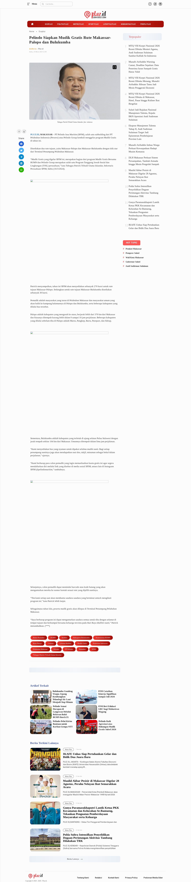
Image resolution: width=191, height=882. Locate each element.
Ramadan (82, 649)
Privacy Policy (131, 878)
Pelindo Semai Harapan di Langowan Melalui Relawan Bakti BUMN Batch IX (62, 711)
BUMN (53, 638)
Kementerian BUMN (103, 638)
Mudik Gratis (82, 643)
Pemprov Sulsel (132, 253)
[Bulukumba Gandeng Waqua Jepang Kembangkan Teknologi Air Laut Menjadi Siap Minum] (40, 697)
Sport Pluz (93, 24)
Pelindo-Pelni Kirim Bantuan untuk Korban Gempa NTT (63, 724)
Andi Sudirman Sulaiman (137, 266)
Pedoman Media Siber (153, 878)
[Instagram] (160, 3)
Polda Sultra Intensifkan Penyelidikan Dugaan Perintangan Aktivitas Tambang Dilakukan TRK (87, 837)
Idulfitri (64, 638)
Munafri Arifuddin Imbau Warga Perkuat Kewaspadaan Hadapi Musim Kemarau (144, 148)
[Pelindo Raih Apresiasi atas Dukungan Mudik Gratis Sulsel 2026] (86, 727)
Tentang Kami (83, 878)
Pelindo (56, 649)
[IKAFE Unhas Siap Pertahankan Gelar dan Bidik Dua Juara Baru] (45, 759)
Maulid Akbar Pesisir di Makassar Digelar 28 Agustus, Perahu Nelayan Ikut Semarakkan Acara (91, 784)
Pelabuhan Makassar (40, 649)
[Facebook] (149, 3)
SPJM (94, 649)
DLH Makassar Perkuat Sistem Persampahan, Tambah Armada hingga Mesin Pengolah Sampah (144, 161)
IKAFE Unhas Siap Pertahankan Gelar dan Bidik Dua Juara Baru (89, 755)
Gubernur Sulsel (133, 262)
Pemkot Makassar (134, 249)
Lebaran (51, 643)
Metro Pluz (78, 24)
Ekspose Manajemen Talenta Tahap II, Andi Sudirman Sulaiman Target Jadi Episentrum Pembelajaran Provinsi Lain (142, 132)
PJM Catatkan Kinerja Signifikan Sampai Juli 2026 (107, 694)
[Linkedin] (21, 163)
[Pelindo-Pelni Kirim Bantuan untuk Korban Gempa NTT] (41, 727)
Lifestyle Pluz (109, 24)
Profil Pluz (145, 24)
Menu (29, 3)
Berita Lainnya (74, 859)
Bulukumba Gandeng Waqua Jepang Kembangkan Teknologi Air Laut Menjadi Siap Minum (63, 696)
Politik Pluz (62, 24)
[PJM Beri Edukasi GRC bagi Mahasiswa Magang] (86, 712)
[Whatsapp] (21, 169)
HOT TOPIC (131, 242)
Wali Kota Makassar (135, 257)
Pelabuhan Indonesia (100, 643)
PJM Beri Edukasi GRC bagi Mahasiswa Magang (108, 709)
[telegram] (21, 156)
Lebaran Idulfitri (65, 643)
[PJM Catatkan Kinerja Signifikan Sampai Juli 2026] (86, 697)
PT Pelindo (69, 649)
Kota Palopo (37, 643)
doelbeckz (33, 49)
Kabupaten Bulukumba (81, 638)
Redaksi (98, 878)
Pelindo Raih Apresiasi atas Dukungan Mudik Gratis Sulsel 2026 (107, 725)
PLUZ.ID (34, 134)
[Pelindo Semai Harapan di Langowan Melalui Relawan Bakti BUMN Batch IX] (41, 712)
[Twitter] (155, 3)
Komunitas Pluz (128, 24)
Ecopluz (49, 24)
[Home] (35, 876)
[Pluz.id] (95, 13)
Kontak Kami (113, 878)
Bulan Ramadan (38, 638)
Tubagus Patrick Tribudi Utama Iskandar (47, 655)
